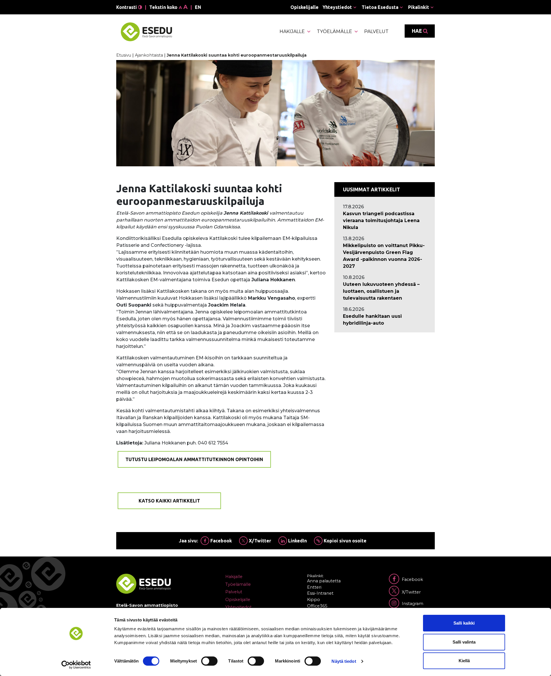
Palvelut (376, 31)
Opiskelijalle (304, 7)
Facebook (220, 540)
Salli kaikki (464, 623)
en (198, 7)
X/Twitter (259, 540)
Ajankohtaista (149, 55)
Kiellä (464, 660)
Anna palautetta (324, 580)
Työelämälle (334, 31)
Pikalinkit (418, 7)
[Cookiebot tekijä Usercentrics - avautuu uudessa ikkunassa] (76, 664)
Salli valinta (464, 642)
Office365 (317, 605)
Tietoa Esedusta (380, 7)
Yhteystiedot (337, 7)
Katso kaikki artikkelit (169, 500)
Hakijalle (292, 31)
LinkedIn (297, 540)
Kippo (313, 599)
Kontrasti (127, 7)
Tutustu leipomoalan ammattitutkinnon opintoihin (194, 459)
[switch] (209, 661)
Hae (417, 31)
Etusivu (123, 55)
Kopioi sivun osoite (344, 540)
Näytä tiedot (343, 661)
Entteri (314, 587)
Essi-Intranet (320, 593)
